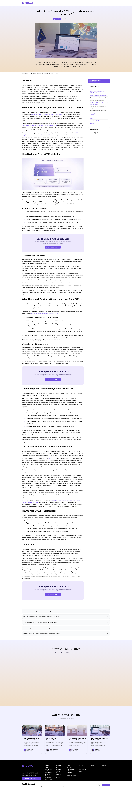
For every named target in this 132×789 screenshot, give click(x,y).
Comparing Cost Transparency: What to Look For (99, 113)
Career (80, 771)
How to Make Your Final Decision (97, 120)
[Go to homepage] (27, 3)
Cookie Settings (96, 784)
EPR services (48, 774)
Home (23, 73)
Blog (57, 767)
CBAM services (48, 775)
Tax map (58, 771)
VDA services (48, 777)
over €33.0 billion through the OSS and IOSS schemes (46, 114)
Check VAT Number (71, 775)
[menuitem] (98, 3)
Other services (48, 779)
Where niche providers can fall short (98, 110)
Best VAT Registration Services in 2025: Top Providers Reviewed (64, 472)
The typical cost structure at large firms (98, 97)
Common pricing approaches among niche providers (98, 107)
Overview (92, 88)
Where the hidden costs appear (97, 100)
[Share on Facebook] (97, 132)
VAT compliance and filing (48, 770)
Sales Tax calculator (69, 773)
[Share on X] (94, 132)
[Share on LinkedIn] (91, 132)
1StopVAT (51, 458)
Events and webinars (58, 775)
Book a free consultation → (52, 247)
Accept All (106, 784)
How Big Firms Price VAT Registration (98, 95)
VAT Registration (49, 767)
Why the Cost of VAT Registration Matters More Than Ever (97, 92)
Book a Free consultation (31, 778)
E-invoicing (58, 772)
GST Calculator (70, 770)
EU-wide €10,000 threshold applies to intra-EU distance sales (39, 125)
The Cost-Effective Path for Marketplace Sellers (99, 117)
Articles (27, 73)
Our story (81, 767)
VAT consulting (48, 772)
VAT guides (59, 769)
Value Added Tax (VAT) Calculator (71, 768)
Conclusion (92, 123)
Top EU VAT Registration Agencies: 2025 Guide (44, 313)
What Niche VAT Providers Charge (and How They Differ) (99, 103)
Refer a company (82, 769)
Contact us (103, 765)
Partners (92, 765)
